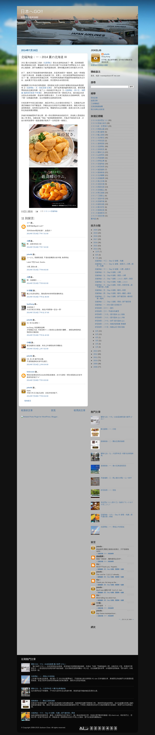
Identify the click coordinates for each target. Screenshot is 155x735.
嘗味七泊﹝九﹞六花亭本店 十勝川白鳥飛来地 (48, 688)
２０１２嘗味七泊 (97, 152)
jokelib (29, 254)
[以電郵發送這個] (22, 211)
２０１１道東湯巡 (97, 143)
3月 (97, 341)
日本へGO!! (32, 11)
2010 (95, 360)
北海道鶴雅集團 (97, 106)
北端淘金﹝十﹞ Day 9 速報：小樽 (108, 272)
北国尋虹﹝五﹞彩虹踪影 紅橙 (39, 88)
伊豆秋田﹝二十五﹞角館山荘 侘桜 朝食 (110, 327)
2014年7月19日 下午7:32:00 (37, 247)
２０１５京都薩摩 (97, 178)
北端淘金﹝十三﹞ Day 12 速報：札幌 (109, 261)
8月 (97, 255)
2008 (95, 367)
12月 (97, 252)
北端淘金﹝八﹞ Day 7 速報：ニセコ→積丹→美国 (114, 279)
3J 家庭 (30, 290)
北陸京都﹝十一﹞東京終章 (106, 553)
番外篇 (93, 219)
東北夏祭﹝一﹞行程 (108, 429)
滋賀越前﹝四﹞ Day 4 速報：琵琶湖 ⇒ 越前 (111, 569)
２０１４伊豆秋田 (97, 167)
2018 (95, 236)
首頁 (53, 410)
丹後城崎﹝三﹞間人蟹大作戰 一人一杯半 (116, 478)
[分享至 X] (27, 211)
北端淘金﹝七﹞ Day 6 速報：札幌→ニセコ (111, 282)
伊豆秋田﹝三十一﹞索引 (104, 308)
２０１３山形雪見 (97, 155)
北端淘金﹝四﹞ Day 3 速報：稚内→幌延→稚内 (113, 293)
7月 (97, 258)
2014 (95, 249)
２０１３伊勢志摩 (97, 161)
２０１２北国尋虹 (97, 146)
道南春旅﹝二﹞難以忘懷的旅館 (112, 441)
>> (133, 619)
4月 (97, 337)
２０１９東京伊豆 (97, 207)
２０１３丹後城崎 (97, 158)
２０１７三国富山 (97, 196)
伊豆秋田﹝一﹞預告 (108, 490)
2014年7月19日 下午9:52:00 (37, 283)
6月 (97, 331)
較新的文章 (27, 410)
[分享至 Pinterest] (31, 211)
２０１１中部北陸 (97, 141)
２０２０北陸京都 (97, 216)
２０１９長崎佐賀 (97, 210)
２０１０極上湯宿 (97, 135)
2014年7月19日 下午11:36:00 (38, 297)
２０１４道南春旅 (97, 172)
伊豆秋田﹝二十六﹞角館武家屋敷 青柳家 (110, 324)
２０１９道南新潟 (97, 213)
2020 (95, 230)
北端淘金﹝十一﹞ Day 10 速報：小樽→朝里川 (112, 269)
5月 (97, 334)
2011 (95, 357)
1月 (97, 347)
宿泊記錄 (94, 98)
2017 (95, 239)
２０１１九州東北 (97, 138)
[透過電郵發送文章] (37, 211)
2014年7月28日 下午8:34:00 (37, 396)
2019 (95, 233)
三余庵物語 (95, 103)
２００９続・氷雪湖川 (99, 126)
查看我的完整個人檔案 (99, 65)
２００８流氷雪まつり (99, 120)
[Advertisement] (111, 389)
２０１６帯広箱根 (97, 193)
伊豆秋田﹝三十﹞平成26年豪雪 (107, 311)
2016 (95, 242)
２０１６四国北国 (97, 187)
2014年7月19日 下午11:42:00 (38, 335)
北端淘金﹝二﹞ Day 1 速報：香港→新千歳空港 (113, 302)
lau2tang (30, 304)
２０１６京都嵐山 (97, 190)
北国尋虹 (47, 63)
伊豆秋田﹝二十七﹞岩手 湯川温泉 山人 (110, 321)
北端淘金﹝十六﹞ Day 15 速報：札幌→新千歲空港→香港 (53, 713)
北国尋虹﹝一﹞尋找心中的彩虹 (112, 527)
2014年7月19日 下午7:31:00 (37, 234)
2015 (95, 246)
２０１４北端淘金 (51, 211)
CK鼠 (29, 342)
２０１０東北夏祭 (97, 132)
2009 (95, 364)
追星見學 (94, 101)
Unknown (31, 372)
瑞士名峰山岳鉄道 (97, 109)
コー (28, 223)
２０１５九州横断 (97, 175)
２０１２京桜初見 (97, 149)
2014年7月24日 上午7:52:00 (37, 349)
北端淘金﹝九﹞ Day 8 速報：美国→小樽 (110, 275)
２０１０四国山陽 (97, 129)
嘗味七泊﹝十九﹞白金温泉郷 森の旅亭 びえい (48, 664)
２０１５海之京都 (97, 181)
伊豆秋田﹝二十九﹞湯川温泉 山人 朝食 (110, 314)
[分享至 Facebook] (29, 211)
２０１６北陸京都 (97, 184)
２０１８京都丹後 (97, 201)
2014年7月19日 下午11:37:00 (38, 312)
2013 (95, 351)
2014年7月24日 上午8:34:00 (37, 364)
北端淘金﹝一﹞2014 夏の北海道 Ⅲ (108, 305)
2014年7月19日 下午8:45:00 (37, 270)
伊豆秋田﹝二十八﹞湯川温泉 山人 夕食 (110, 317)
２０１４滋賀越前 (97, 169)
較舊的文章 (79, 410)
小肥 (28, 241)
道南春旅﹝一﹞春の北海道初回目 (113, 466)
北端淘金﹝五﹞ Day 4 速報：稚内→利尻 (110, 290)
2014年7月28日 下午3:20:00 (37, 380)
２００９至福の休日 (98, 123)
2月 (97, 344)
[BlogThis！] (24, 211)
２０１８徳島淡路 (97, 204)
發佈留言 (27, 401)
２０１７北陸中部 (97, 198)
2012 (95, 354)
